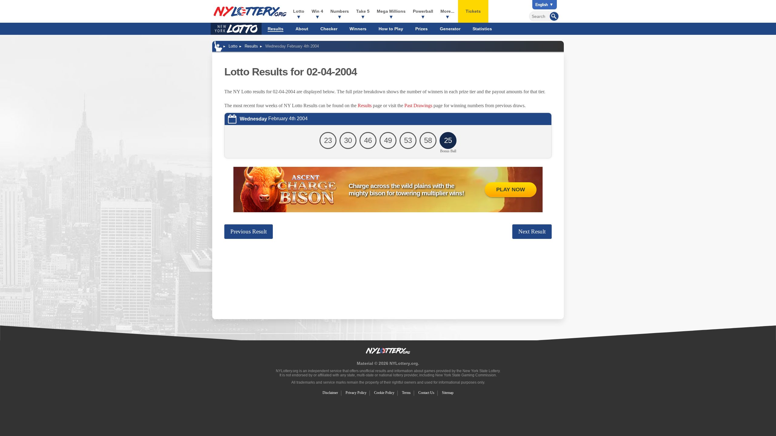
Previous (248, 231)
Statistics (482, 28)
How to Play (391, 28)
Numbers (339, 11)
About (302, 28)
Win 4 (317, 11)
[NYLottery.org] (250, 11)
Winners (358, 28)
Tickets (473, 11)
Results (275, 28)
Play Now (510, 190)
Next (532, 231)
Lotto (298, 11)
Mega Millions (391, 11)
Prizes (421, 28)
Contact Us (426, 393)
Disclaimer (330, 393)
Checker (328, 28)
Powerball (423, 11)
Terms (406, 393)
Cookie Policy (384, 393)
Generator (450, 28)
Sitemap (447, 393)
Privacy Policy (356, 393)
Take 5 (363, 11)
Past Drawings (418, 105)
